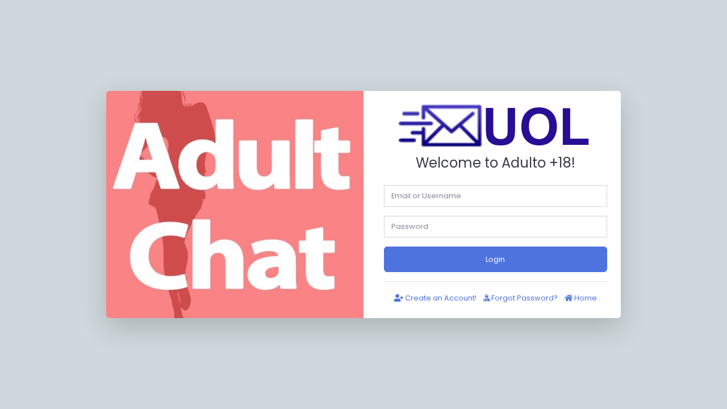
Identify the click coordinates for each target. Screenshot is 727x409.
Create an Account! (440, 298)
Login (495, 259)
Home (585, 298)
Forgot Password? (524, 298)
